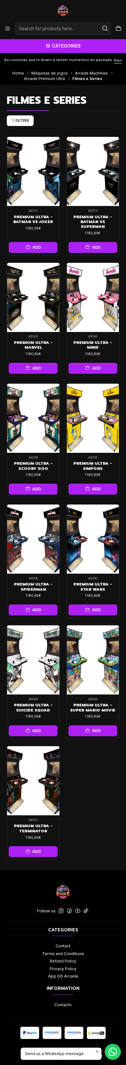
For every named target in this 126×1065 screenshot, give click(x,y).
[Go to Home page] (63, 10)
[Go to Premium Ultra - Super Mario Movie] (93, 659)
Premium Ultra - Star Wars (92, 587)
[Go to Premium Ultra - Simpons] (93, 418)
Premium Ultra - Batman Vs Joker (33, 219)
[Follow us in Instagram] (61, 911)
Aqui (95, 60)
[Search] (105, 28)
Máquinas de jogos (49, 73)
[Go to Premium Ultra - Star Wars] (93, 539)
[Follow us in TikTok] (86, 911)
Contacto (63, 1004)
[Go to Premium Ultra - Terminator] (33, 780)
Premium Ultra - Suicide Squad (33, 708)
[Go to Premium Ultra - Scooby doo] (33, 418)
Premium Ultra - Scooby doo (33, 466)
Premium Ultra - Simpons (92, 466)
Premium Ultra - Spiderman (33, 587)
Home (18, 73)
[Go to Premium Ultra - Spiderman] (33, 539)
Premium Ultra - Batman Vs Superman (92, 222)
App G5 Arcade (63, 976)
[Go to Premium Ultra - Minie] (93, 297)
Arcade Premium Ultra (44, 79)
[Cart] (118, 28)
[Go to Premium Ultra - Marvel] (33, 297)
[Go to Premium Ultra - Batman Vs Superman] (93, 171)
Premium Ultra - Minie (92, 345)
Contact (63, 946)
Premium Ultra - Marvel (33, 345)
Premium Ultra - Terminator (33, 828)
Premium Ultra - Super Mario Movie (92, 708)
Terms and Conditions (63, 953)
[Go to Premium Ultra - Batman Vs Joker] (33, 171)
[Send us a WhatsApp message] (113, 1052)
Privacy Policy (63, 968)
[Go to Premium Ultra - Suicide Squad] (33, 659)
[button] (20, 120)
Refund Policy (63, 961)
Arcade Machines (91, 73)
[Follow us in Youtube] (77, 911)
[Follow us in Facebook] (69, 911)
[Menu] (8, 28)
